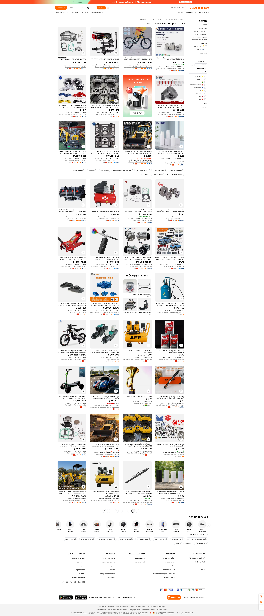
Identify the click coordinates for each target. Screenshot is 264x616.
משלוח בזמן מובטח (169, 566)
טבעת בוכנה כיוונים (142, 170)
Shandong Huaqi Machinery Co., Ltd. (140, 162)
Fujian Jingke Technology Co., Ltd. (75, 67)
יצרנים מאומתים (140, 558)
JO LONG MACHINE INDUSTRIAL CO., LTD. (170, 312)
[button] (108, 8)
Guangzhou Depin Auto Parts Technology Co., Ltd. (169, 405)
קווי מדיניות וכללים (169, 577)
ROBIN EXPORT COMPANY (143, 403)
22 (108, 511)
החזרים (112, 570)
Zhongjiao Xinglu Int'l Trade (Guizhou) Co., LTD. (137, 67)
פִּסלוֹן (177, 543)
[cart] (81, 8)
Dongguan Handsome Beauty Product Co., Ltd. (104, 266)
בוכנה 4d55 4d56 (159, 170)
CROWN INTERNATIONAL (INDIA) (173, 454)
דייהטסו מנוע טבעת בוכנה (106, 539)
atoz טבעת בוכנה (176, 539)
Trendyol (154, 606)
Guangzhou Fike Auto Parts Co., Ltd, (75, 219)
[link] (261, 596)
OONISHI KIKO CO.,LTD (111, 359)
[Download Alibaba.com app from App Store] (81, 597)
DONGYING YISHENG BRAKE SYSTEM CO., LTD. (72, 114)
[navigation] (197, 265)
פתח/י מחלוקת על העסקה (107, 566)
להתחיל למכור (80, 562)
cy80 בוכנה (157, 174)
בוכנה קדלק (188, 543)
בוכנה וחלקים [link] (144, 19)
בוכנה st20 (104, 170)
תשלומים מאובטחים (169, 558)
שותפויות (82, 574)
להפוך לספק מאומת (79, 570)
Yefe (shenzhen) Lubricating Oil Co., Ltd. (171, 359)
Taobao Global (140, 606)
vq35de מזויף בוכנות (125, 539)
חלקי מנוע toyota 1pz (87, 539)
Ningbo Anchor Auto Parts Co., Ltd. (140, 266)
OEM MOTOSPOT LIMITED (78, 312)
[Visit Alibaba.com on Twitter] (75, 582)
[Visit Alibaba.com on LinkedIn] (79, 582)
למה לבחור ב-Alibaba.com (197, 558)
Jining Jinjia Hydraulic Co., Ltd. (174, 219)
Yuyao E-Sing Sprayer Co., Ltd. (174, 163)
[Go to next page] (104, 511)
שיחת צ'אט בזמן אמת (108, 562)
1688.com (111, 606)
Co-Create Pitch (200, 562)
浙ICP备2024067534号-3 (185, 613)
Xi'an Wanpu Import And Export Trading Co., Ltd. (72, 266)
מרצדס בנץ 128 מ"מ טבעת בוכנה (122, 170)
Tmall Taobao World (122, 606)
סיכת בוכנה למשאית (160, 539)
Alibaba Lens (194, 597)
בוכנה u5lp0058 (78, 170)
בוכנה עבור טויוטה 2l (176, 170)
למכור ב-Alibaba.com (78, 558)
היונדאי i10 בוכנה (70, 539)
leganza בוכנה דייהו (142, 539)
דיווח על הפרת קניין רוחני (107, 574)
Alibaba (182, 19)
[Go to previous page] (137, 511)
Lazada (132, 606)
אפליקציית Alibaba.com (97, 597)
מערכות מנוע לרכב (157, 19)
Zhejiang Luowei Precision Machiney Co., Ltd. (137, 359)
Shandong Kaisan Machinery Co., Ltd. (74, 160)
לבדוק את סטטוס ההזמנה (77, 566)
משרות (203, 570)
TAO (148, 606)
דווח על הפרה (111, 577)
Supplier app (127, 597)
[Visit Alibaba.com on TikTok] (63, 582)
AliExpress (102, 606)
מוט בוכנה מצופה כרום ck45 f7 (196, 539)
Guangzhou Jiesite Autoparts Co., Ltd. (107, 67)
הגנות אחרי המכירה (169, 570)
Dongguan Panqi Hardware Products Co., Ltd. (169, 68)
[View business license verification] (151, 613)
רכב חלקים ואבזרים (171, 19)
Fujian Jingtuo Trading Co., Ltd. (142, 220)
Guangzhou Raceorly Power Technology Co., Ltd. (169, 114)
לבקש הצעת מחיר (139, 562)
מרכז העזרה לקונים (109, 558)
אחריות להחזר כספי (169, 562)
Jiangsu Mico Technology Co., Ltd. (75, 405)
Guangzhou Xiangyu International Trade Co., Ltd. (104, 312)
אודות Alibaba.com (199, 554)
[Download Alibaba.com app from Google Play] (66, 597)
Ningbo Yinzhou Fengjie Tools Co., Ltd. (107, 160)
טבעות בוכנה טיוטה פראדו (174, 174)
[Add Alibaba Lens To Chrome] (174, 597)
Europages (162, 606)
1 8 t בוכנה (92, 170)
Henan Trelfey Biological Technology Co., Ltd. (104, 407)
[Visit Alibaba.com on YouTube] (67, 582)
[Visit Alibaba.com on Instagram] (71, 582)
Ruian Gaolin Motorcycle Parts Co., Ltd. (106, 114)
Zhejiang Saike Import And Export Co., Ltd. (105, 219)
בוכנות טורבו (201, 543)
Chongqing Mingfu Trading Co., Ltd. (173, 266)
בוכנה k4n (145, 174)
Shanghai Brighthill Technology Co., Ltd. (73, 359)
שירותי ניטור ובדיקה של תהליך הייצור (164, 574)
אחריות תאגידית (200, 566)
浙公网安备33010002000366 (165, 613)
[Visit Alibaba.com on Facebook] (83, 582)
